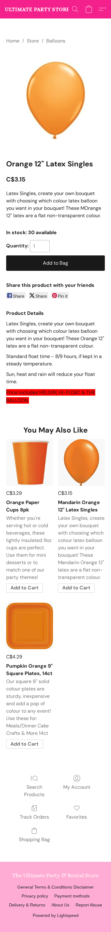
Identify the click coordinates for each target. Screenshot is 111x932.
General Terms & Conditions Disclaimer (55, 887)
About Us (60, 904)
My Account (76, 787)
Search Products (34, 791)
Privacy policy (35, 895)
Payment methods (72, 895)
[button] (43, 9)
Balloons (55, 41)
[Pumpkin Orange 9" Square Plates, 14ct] (29, 626)
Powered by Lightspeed (56, 915)
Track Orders (34, 817)
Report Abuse (89, 904)
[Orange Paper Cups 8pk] (29, 462)
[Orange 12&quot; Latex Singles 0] (55, 100)
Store (33, 41)
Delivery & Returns (27, 904)
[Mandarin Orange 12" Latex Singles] (81, 462)
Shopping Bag (34, 839)
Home (12, 41)
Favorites (76, 817)
